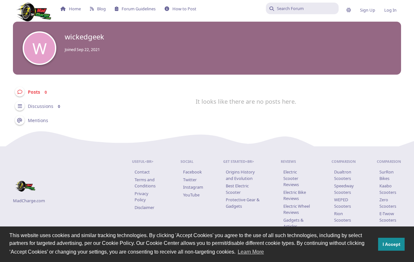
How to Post (184, 9)
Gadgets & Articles (293, 223)
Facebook (192, 172)
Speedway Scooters (344, 189)
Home (75, 9)
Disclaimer (144, 207)
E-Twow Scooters (387, 217)
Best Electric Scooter (237, 189)
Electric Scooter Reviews (291, 178)
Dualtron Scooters (342, 175)
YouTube (191, 195)
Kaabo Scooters (387, 189)
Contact (142, 172)
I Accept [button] (391, 244)
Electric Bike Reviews (294, 195)
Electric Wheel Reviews (296, 209)
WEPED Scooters (342, 203)
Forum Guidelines (139, 9)
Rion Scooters (342, 217)
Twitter (190, 180)
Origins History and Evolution (240, 175)
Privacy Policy (141, 197)
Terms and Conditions (145, 183)
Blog (101, 9)
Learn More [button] (251, 252)
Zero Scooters (387, 203)
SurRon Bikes (386, 175)
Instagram (193, 187)
